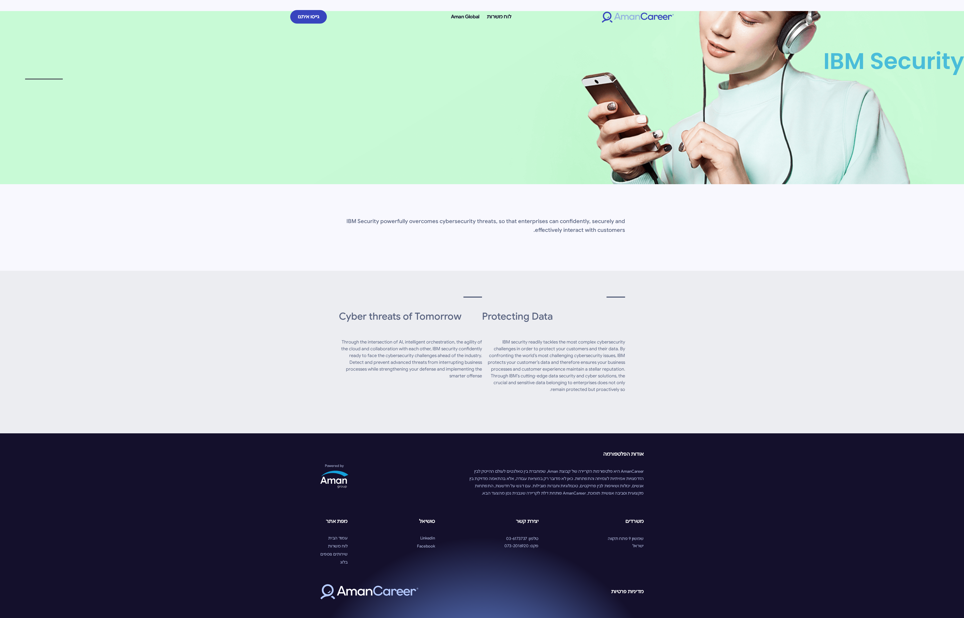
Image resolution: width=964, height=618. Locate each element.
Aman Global (465, 17)
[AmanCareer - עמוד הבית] (638, 17)
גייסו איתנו (308, 17)
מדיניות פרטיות (627, 591)
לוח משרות (499, 17)
